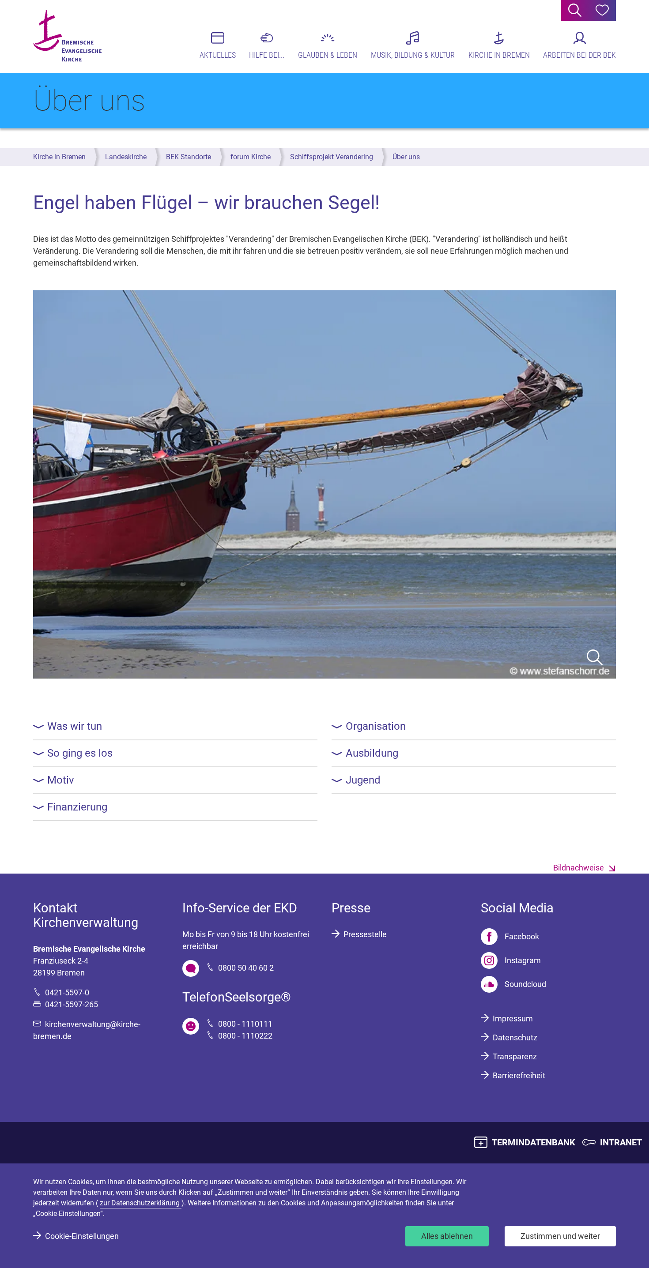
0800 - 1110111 (245, 1023)
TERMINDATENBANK (533, 1142)
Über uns (406, 157)
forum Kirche (250, 157)
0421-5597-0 (67, 992)
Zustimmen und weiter (560, 1236)
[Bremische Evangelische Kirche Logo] (67, 36)
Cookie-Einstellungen (82, 1236)
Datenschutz (515, 1037)
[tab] (175, 726)
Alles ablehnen (447, 1236)
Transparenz (515, 1056)
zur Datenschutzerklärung (140, 1203)
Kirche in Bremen (59, 157)
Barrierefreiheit (519, 1075)
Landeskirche (126, 157)
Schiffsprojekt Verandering (331, 157)
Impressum (513, 1018)
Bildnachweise (578, 867)
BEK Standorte (188, 157)
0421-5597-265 (71, 1004)
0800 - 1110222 (245, 1035)
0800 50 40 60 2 (246, 967)
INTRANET (621, 1142)
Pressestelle (365, 934)
